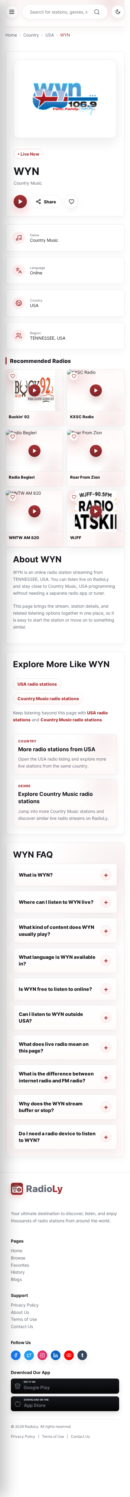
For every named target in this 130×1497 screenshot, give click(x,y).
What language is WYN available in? (57, 960)
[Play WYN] (20, 201)
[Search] (97, 12)
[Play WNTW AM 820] (34, 511)
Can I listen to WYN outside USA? (51, 1017)
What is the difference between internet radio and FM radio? (56, 1077)
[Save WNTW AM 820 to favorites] (12, 497)
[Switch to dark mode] (118, 11)
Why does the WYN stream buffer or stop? (51, 1107)
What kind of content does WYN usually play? (56, 930)
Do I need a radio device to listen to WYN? (57, 1136)
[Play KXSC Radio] (96, 390)
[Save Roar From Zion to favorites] (74, 436)
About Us (20, 1312)
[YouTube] (69, 1355)
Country (31, 34)
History (18, 1272)
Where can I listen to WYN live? (56, 902)
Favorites (20, 1265)
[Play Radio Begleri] (34, 451)
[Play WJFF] (96, 511)
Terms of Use (24, 1319)
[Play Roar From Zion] (96, 451)
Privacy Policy (25, 1305)
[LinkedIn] (55, 1355)
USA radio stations (37, 684)
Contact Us (22, 1326)
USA (49, 34)
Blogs (16, 1279)
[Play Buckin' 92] (34, 390)
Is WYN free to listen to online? (55, 989)
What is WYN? (36, 875)
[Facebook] (16, 1355)
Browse (18, 1257)
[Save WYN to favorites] (71, 201)
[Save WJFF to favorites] (74, 497)
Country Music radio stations (48, 698)
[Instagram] (42, 1355)
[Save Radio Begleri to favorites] (12, 436)
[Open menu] (11, 11)
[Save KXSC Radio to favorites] (74, 376)
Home (11, 34)
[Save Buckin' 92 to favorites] (12, 376)
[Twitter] (29, 1355)
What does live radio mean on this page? (54, 1047)
